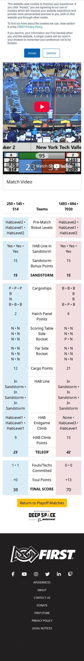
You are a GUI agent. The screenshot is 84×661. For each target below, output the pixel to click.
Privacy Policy (29, 27)
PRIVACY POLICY (42, 621)
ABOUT (42, 590)
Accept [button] (32, 53)
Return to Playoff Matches (42, 502)
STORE (42, 613)
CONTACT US (42, 598)
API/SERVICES (42, 582)
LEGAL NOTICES (42, 628)
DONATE (42, 605)
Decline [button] (51, 53)
